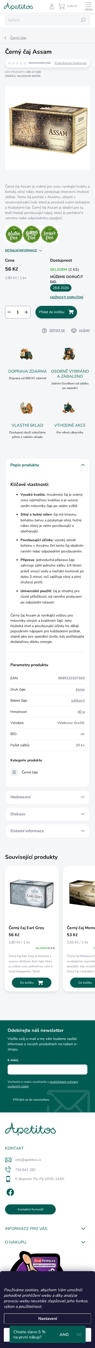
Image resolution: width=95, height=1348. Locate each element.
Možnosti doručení (66, 297)
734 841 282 (25, 1169)
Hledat (83, 20)
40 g (81, 711)
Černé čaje (30, 772)
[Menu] (88, 6)
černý (80, 689)
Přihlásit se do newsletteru (31, 1100)
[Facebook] (9, 1191)
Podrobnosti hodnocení (71, 63)
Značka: (23, 76)
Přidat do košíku (51, 312)
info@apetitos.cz (28, 1159)
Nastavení (47, 1318)
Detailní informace (21, 250)
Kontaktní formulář (30, 1209)
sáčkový (78, 700)
